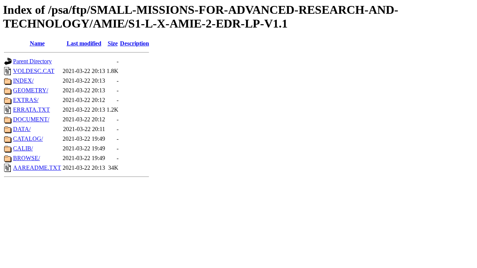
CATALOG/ (28, 138)
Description (134, 43)
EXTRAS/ (25, 100)
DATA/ (22, 129)
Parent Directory (32, 61)
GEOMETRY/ (30, 90)
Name (37, 43)
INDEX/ (23, 80)
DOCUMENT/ (31, 119)
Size (113, 43)
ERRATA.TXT (31, 109)
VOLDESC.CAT (33, 71)
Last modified (84, 43)
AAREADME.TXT (37, 168)
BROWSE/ (26, 158)
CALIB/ (23, 148)
